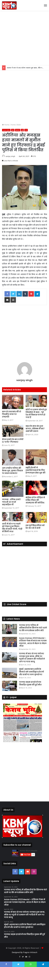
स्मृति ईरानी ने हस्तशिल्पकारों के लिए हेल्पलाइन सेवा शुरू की (35, 470)
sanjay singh (10, 156)
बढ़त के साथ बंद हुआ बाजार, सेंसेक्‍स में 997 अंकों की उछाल (35, 429)
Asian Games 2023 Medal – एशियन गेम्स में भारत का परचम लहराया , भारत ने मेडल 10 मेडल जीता (33, 642)
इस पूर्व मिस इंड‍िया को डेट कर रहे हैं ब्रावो (35, 526)
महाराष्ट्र (17, 130)
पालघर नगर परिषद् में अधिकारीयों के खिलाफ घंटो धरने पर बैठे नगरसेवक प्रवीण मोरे (33, 628)
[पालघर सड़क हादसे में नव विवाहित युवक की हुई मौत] (9, 686)
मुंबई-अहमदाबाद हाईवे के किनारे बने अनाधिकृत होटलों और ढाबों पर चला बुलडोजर (31, 672)
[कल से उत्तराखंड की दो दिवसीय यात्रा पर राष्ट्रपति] (12, 402)
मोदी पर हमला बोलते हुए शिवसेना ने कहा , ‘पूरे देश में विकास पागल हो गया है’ (36, 413)
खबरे (13, 130)
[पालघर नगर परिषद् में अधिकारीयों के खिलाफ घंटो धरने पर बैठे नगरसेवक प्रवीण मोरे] (9, 629)
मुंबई (22, 130)
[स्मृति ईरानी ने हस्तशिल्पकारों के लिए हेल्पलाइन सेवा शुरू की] (36, 457)
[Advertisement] (24, 38)
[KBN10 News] (9, 5)
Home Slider (16, 125)
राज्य (26, 130)
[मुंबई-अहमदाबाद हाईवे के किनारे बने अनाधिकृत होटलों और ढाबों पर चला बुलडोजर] (9, 673)
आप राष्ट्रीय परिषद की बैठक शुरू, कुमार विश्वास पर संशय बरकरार (12, 471)
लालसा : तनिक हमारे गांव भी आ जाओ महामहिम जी (11, 502)
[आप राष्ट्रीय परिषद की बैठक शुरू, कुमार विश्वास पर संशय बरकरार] (12, 457)
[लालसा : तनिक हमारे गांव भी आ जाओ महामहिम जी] (12, 489)
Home (6, 125)
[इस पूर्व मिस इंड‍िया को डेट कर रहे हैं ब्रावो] (36, 517)
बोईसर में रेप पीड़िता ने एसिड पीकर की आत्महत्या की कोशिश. (35, 500)
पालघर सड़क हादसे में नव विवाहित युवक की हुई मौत (30, 683)
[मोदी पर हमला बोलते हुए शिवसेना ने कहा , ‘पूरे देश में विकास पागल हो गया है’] (36, 401)
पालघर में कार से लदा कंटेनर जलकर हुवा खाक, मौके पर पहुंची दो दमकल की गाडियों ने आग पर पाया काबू (32, 657)
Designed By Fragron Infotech (24, 952)
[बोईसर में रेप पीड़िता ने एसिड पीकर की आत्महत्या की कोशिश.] (36, 488)
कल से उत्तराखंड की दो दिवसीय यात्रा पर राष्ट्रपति (11, 414)
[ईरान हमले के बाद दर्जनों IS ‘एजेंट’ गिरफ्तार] (12, 431)
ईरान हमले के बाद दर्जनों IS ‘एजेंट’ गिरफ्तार (12, 440)
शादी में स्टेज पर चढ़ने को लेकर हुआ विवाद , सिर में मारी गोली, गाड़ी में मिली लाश (12, 527)
